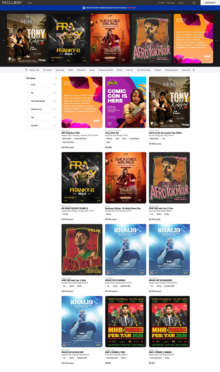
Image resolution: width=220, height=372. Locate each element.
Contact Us (181, 2)
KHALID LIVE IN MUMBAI (115, 280)
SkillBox (14, 3)
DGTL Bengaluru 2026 (71, 133)
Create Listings (170, 2)
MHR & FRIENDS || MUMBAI (160, 352)
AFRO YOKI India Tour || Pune (161, 208)
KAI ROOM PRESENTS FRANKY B (75, 208)
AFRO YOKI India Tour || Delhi (74, 280)
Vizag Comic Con (112, 133)
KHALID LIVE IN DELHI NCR (73, 352)
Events (30, 2)
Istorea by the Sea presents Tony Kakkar (165, 133)
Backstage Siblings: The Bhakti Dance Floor (123, 208)
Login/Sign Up (210, 2)
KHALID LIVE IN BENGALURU (160, 280)
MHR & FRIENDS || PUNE (115, 352)
